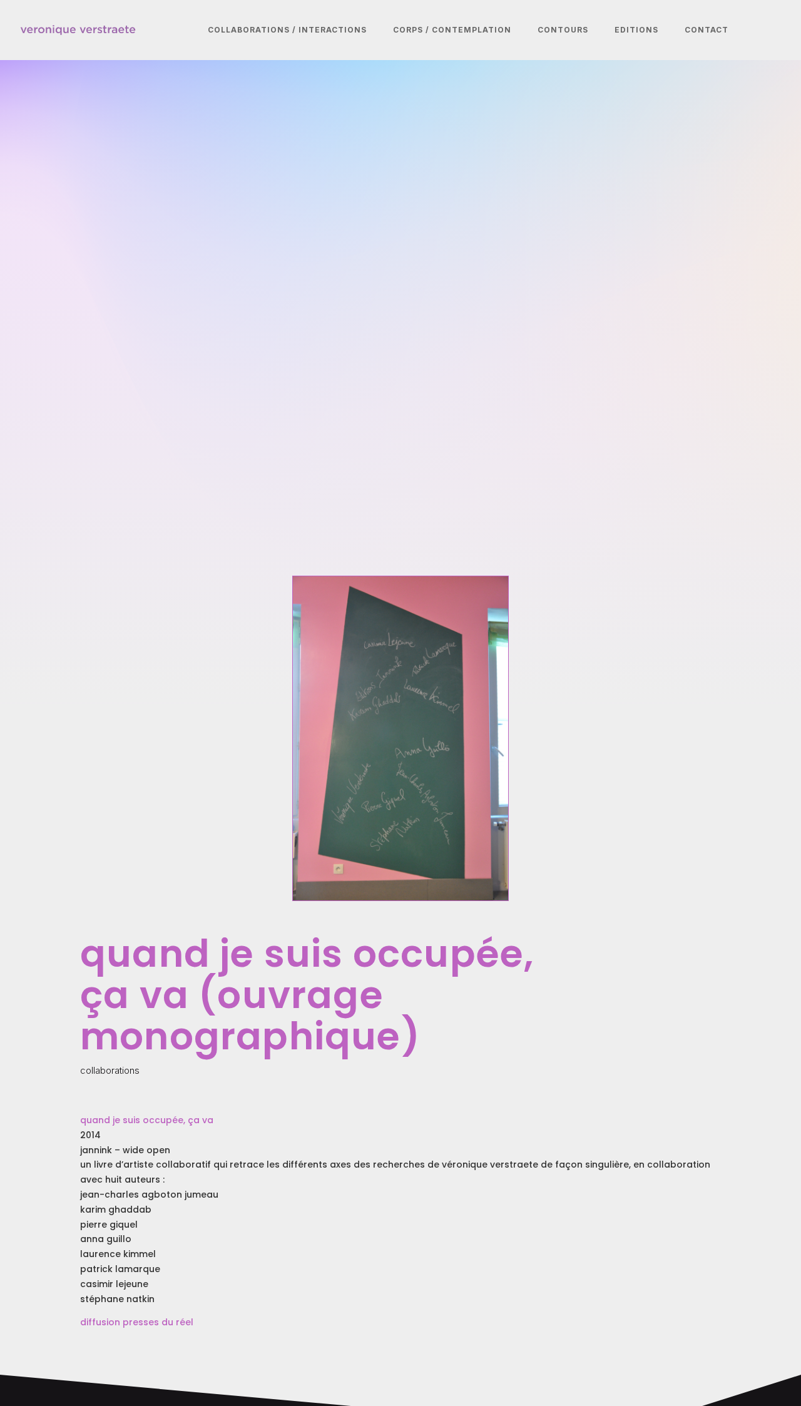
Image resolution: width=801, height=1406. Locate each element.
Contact (706, 29)
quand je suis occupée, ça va (146, 1120)
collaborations (110, 1070)
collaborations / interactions (287, 29)
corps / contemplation (452, 29)
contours (563, 29)
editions (636, 29)
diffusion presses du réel (136, 1322)
